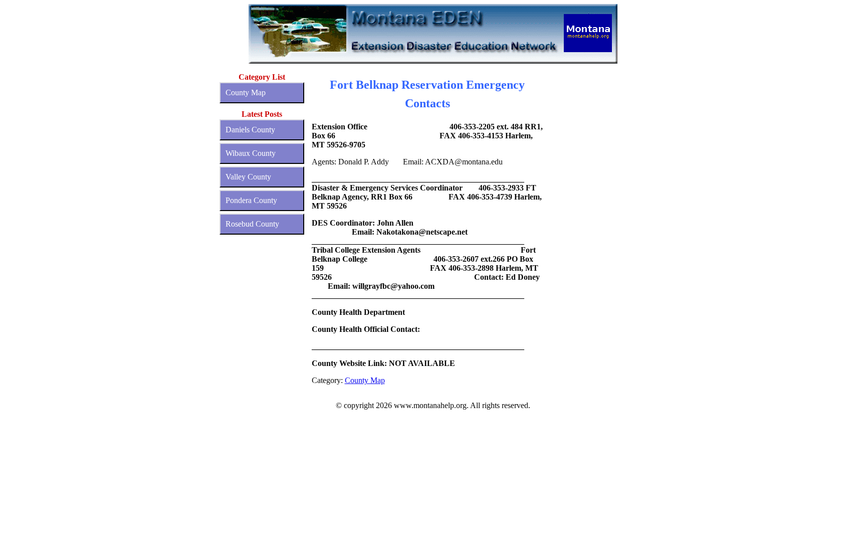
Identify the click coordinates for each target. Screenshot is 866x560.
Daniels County (250, 129)
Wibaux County (251, 153)
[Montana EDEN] (433, 34)
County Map (246, 92)
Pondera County (251, 200)
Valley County (248, 176)
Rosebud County (252, 224)
